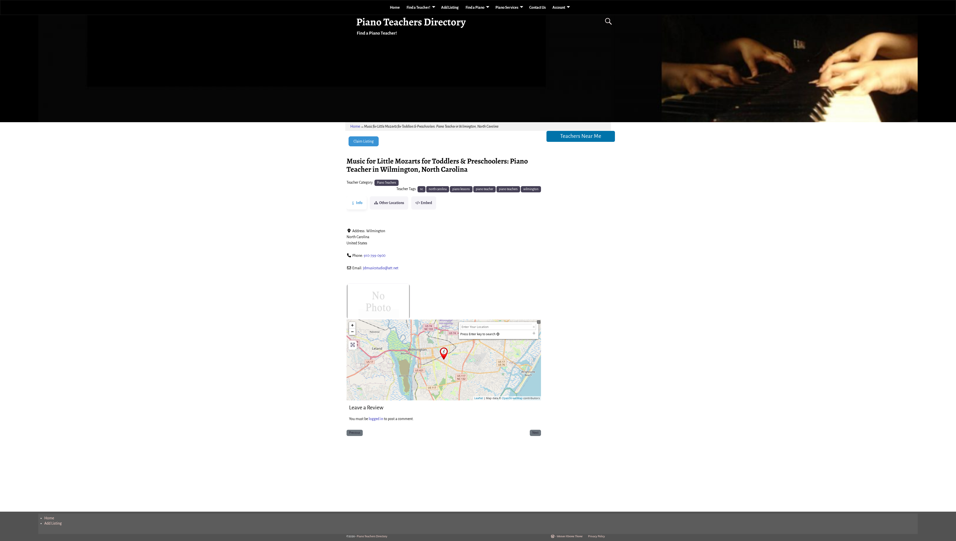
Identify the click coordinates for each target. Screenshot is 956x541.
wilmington (530, 189)
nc (421, 189)
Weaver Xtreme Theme (570, 536)
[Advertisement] (444, 475)
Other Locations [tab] (391, 203)
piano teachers (508, 189)
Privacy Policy (596, 536)
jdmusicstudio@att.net (380, 268)
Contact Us (537, 7)
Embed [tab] (426, 203)
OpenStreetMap (512, 398)
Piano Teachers (386, 182)
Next (535, 432)
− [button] (352, 331)
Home (395, 7)
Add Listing (450, 7)
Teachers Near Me (580, 136)
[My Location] (497, 334)
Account (558, 7)
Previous (354, 432)
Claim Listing (364, 141)
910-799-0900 (374, 256)
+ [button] (352, 325)
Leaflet (478, 398)
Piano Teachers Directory (411, 22)
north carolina (438, 189)
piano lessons (461, 189)
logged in (376, 419)
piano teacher (484, 189)
